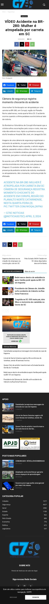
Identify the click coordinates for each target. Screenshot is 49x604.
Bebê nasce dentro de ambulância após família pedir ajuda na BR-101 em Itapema (30, 280)
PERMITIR (35, 597)
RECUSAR (13, 597)
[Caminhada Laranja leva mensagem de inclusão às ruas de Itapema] (8, 407)
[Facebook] (16, 44)
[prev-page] (3, 310)
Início (4, 12)
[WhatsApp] (32, 44)
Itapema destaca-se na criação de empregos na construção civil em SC (11, 261)
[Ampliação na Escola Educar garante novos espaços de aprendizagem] (8, 475)
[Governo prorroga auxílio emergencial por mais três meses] (8, 486)
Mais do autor (30, 271)
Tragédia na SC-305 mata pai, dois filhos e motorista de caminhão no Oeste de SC (30, 302)
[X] (22, 44)
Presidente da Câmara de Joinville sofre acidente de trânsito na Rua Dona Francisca (30, 291)
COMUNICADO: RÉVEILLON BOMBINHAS (30, 461)
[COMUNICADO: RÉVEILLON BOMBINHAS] (8, 464)
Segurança (11, 12)
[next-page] (7, 310)
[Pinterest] (27, 44)
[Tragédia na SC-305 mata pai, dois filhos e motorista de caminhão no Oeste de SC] (8, 302)
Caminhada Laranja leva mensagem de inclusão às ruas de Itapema (25, 352)
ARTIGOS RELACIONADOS (13, 271)
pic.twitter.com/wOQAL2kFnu (23, 206)
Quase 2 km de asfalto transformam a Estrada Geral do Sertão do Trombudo (24, 366)
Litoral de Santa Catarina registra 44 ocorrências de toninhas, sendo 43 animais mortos (22, 359)
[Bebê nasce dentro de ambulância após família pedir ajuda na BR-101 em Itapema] (8, 280)
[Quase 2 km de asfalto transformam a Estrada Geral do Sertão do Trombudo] (8, 429)
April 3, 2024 (33, 216)
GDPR (29, 592)
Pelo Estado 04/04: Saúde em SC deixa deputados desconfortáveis (35, 261)
